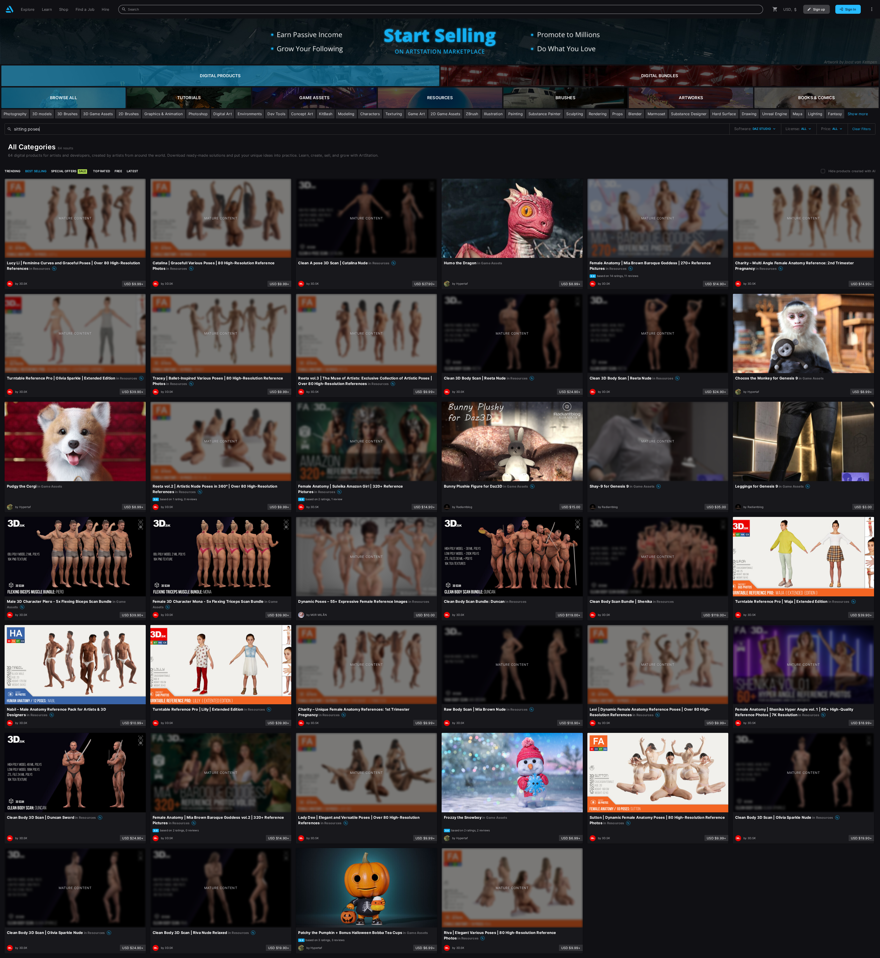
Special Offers (68, 171)
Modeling (346, 114)
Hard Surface (724, 114)
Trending (13, 171)
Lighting (815, 114)
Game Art (416, 114)
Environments (250, 114)
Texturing (393, 114)
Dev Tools (276, 114)
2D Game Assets (445, 114)
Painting (515, 114)
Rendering (598, 114)
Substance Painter (544, 114)
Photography (15, 114)
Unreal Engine (774, 114)
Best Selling (36, 171)
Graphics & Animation (163, 114)
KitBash (325, 114)
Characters (370, 114)
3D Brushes (67, 114)
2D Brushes (128, 114)
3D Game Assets (98, 114)
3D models (42, 114)
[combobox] (440, 9)
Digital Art (222, 114)
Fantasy (835, 114)
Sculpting (574, 114)
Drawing (749, 114)
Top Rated (101, 171)
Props (617, 114)
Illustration (493, 114)
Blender (635, 114)
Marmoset (657, 114)
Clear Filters (861, 129)
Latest (132, 171)
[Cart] (775, 9)
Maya (797, 114)
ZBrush (472, 114)
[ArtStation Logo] (10, 9)
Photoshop (198, 114)
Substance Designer (689, 114)
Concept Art (302, 114)
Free (118, 171)
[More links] (871, 9)
